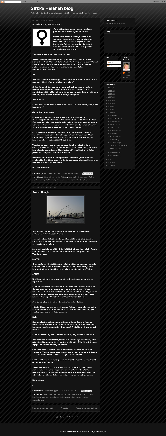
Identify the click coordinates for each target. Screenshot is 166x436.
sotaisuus (50, 180)
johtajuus (62, 177)
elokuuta (113, 127)
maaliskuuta (114, 143)
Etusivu (65, 408)
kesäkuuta (114, 133)
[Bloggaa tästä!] (86, 173)
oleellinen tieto (57, 397)
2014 (110, 106)
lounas (45, 397)
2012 (110, 112)
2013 (110, 109)
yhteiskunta (84, 180)
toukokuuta (114, 137)
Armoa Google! (41, 192)
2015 (110, 103)
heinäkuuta (114, 130)
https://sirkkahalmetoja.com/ (116, 24)
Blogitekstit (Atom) (68, 417)
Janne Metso (50, 177)
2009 (110, 165)
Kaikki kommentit (115, 66)
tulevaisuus (72, 180)
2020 (110, 88)
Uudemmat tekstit (43, 408)
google (56, 394)
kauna (71, 177)
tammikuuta (114, 155)
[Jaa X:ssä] (88, 173)
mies (34, 180)
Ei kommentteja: (71, 173)
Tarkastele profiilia (126, 76)
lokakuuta (114, 121)
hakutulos (76, 394)
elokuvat (48, 394)
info (84, 394)
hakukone (65, 394)
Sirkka (127, 73)
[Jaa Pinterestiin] (92, 173)
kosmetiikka (81, 177)
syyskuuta (114, 124)
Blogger (102, 431)
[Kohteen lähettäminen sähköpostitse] (83, 173)
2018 (110, 94)
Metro (91, 177)
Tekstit (111, 62)
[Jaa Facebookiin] (90, 173)
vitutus (84, 397)
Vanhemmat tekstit (87, 408)
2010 (110, 162)
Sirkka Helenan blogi (53, 8)
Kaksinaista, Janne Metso (47, 24)
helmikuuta (114, 152)
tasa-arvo (61, 180)
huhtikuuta (114, 140)
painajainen (70, 397)
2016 (110, 100)
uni (78, 397)
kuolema (36, 397)
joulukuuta (114, 115)
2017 (110, 97)
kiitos (90, 394)
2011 (110, 159)
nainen (41, 180)
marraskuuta (115, 118)
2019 (110, 91)
